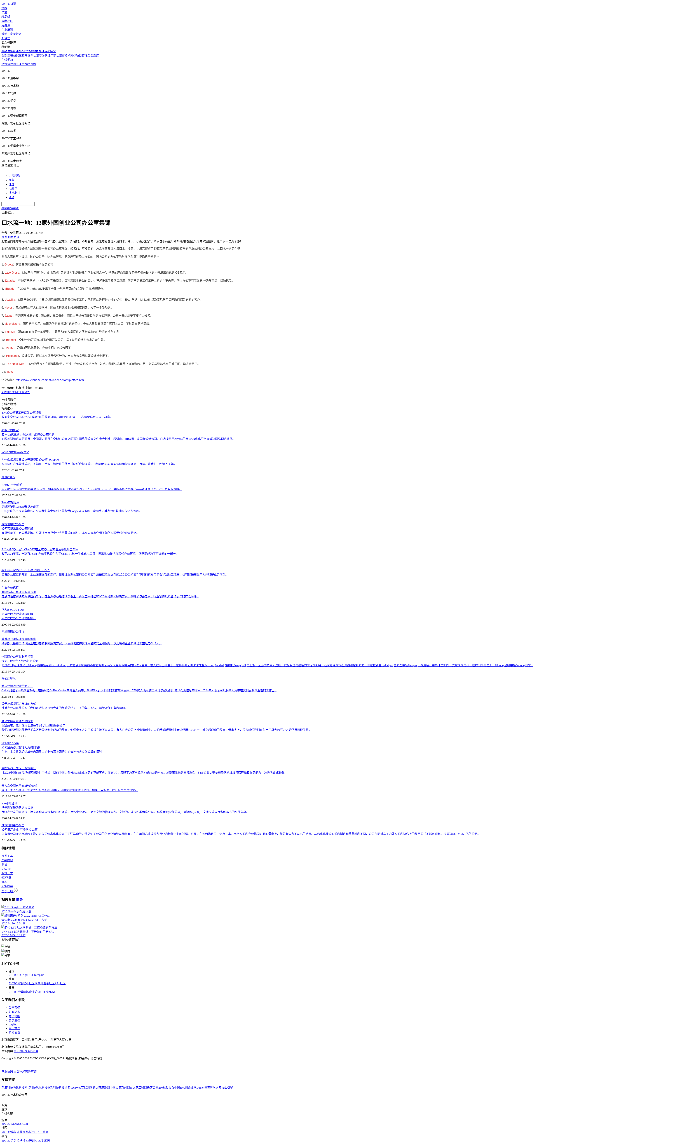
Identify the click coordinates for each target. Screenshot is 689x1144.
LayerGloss (11, 272)
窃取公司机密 (10, 430)
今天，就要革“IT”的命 (19, 661)
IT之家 (134, 1087)
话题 (11, 184)
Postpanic (12, 355)
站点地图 (14, 1016)
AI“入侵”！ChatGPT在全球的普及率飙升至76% (39, 549)
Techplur (39, 974)
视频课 (5, 51)
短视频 (31, 51)
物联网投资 (26, 656)
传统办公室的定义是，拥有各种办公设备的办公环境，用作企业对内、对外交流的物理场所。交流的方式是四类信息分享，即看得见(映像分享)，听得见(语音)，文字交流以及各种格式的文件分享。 (125, 812)
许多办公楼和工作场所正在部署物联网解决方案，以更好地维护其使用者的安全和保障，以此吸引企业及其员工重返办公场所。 (81, 643)
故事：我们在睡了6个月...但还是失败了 (33, 725)
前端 (11, 502)
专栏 (27, 64)
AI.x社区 (60, 983)
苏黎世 (5, 524)
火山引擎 (227, 1087)
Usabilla (9, 299)
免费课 (5, 25)
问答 (16, 64)
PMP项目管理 (79, 55)
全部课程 (7, 55)
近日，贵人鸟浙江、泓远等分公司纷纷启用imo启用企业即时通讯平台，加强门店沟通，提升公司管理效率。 (69, 790)
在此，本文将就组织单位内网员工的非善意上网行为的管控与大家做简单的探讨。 (53, 751)
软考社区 (7, 21)
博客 (4, 8)
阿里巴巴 (7, 631)
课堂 (21, 64)
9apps (8, 315)
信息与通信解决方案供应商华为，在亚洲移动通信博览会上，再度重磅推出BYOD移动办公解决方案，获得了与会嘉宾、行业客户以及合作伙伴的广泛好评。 (100, 596)
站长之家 (95, 1087)
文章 (4, 64)
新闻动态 (14, 1012)
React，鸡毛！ (13, 484)
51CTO (13, 974)
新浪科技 (7, 1087)
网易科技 (30, 1087)
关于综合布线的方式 (18, 703)
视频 (11, 180)
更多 (19, 899)
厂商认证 (56, 55)
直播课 (40, 51)
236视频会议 (166, 1087)
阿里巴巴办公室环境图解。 (18, 618)
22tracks (9, 280)
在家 (4, 587)
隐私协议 (14, 1032)
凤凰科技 (41, 1087)
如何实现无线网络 (17, 528)
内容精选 (14, 175)
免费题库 (93, 55)
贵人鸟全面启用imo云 (19, 785)
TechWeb (75, 1087)
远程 (16, 587)
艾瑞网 (85, 1087)
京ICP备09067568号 (26, 1051)
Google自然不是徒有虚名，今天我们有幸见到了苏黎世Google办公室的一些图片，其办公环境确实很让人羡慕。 (71, 511)
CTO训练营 (47, 991)
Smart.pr (9, 331)
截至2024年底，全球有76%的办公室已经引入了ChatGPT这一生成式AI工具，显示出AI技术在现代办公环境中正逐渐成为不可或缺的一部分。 (90, 553)
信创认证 (33, 55)
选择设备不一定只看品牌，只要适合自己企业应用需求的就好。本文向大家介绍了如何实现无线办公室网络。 (70, 532)
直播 (33, 64)
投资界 (208, 1087)
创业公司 (24, 392)
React (4, 502)
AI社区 (13, 188)
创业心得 (13, 743)
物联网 (5, 656)
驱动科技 (53, 1087)
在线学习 (7, 59)
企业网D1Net (196, 1087)
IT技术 (66, 55)
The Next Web (15, 363)
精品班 (5, 16)
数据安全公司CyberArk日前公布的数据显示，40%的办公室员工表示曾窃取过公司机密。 (57, 417)
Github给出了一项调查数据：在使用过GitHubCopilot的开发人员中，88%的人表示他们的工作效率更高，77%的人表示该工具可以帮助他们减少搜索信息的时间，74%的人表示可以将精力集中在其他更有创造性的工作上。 (139, 690)
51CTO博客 (16, 983)
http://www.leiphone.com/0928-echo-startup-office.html (50, 380)
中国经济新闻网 (120, 1087)
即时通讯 (11, 803)
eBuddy (9, 288)
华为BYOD (8, 609)
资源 (10, 64)
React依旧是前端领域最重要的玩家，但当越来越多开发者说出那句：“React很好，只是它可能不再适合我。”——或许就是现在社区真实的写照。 (91, 489)
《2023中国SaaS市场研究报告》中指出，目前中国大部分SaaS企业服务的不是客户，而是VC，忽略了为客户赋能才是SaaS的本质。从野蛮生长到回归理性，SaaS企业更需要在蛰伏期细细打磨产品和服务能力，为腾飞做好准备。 (144, 772)
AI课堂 (5, 38)
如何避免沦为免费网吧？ (21, 747)
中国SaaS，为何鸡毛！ (18, 768)
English (13, 1024)
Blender (11, 339)
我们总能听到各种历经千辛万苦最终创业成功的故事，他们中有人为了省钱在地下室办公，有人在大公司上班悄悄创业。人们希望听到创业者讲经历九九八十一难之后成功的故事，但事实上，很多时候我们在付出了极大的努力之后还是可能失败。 (156, 729)
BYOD (20, 609)
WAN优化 (23, 452)
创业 (16, 392)
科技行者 (64, 1087)
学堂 (4, 12)
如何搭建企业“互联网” (19, 829)
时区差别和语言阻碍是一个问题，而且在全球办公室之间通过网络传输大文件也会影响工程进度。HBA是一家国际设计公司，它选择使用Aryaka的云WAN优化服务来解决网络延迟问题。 (118, 438)
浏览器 (5, 825)
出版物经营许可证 (25, 1071)
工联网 (142, 1087)
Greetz (8, 264)
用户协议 (14, 1028)
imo (3, 803)
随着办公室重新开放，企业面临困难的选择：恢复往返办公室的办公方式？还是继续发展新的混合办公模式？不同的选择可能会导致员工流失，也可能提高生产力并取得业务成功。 (114, 574)
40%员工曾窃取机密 (21, 412)
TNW (9, 371)
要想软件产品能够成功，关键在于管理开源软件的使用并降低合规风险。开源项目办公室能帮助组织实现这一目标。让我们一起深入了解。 (89, 464)
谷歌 (13, 524)
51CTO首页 (8, 3)
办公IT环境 (8, 678)
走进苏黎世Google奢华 (20, 506)
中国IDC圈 (181, 1087)
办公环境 (18, 631)
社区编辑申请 (10, 208)
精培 (26, 991)
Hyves (8, 307)
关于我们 (14, 1007)
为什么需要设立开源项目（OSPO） (31, 459)
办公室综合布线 (11, 721)
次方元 (217, 1087)
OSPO (11, 477)
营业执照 (7, 1071)
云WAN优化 (9, 452)
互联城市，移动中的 (18, 592)
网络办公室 (17, 825)
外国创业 (7, 392)
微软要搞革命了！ (17, 686)
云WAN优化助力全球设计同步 (27, 434)
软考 (24, 55)
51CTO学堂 (16, 991)
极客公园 (152, 1087)
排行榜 (23, 51)
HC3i (30, 974)
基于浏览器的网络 (17, 807)
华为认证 (44, 55)
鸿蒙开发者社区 (11, 34)
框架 (16, 502)
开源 (4, 477)
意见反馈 (14, 1020)
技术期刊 (14, 192)
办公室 (20, 524)
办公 (10, 587)
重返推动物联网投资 (18, 639)
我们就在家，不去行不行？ (25, 570)
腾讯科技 (18, 1087)
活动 (11, 197)
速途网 (105, 1087)
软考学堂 (50, 51)
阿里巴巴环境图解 (17, 614)
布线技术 (27, 721)
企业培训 (7, 29)
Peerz (9, 347)
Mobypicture (12, 323)
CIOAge (22, 974)
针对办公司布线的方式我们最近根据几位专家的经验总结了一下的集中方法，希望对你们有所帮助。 (64, 708)
